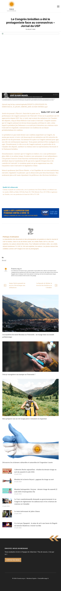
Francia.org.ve (21, 578)
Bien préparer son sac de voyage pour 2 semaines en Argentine (24, 419)
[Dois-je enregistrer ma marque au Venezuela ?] (30, 371)
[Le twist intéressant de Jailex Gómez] (7, 516)
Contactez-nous (13, 560)
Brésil (4, 260)
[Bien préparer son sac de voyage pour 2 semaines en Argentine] (30, 415)
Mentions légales (32, 578)
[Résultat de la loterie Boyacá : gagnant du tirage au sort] (7, 482)
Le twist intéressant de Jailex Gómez (27, 511)
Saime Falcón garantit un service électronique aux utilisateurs (17, 285)
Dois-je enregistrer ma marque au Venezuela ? (18, 374)
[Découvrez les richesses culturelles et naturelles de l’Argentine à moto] (30, 459)
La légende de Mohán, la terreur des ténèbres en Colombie (44, 285)
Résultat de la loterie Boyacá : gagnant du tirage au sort (34, 479)
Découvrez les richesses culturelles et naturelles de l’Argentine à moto (27, 462)
